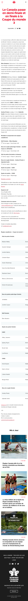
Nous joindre (8, 555)
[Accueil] (14, 2)
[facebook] (15, 564)
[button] (2, 2)
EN (25, 2)
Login (14, 560)
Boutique (7, 557)
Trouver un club (18, 555)
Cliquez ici (3, 405)
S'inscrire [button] (14, 591)
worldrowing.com (7, 226)
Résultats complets (6, 179)
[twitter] (18, 564)
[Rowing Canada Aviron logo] (14, 584)
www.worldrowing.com (7, 205)
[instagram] (10, 564)
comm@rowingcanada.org (7, 420)
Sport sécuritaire (17, 557)
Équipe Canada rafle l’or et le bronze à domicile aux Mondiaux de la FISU (14, 465)
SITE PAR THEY (14, 597)
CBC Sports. (17, 213)
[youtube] (12, 564)
